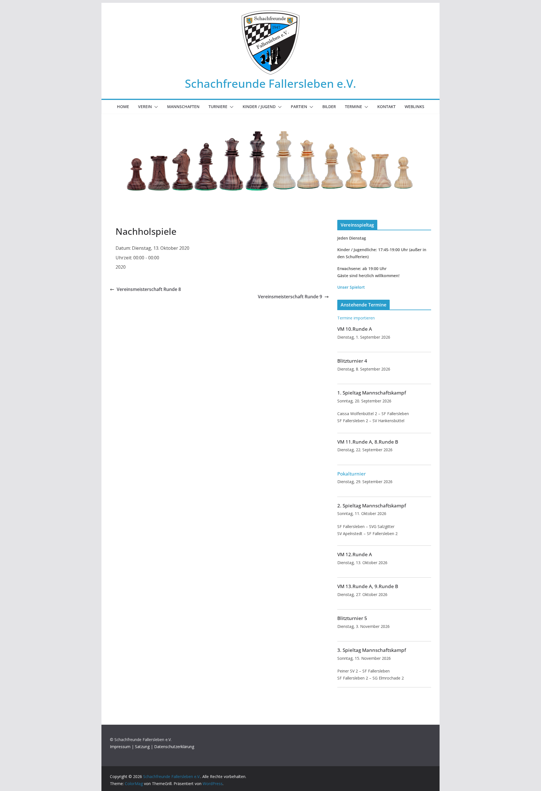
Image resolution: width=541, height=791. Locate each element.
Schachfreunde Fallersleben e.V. (270, 83)
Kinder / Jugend (259, 106)
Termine (353, 106)
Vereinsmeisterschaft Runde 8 (149, 289)
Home (123, 106)
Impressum (120, 746)
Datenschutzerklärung (174, 746)
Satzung (142, 746)
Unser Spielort (351, 287)
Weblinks (414, 106)
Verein (145, 106)
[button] (155, 107)
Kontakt (386, 106)
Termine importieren (356, 318)
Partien (299, 106)
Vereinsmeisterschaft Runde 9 (290, 296)
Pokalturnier (351, 473)
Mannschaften (183, 106)
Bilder (329, 106)
